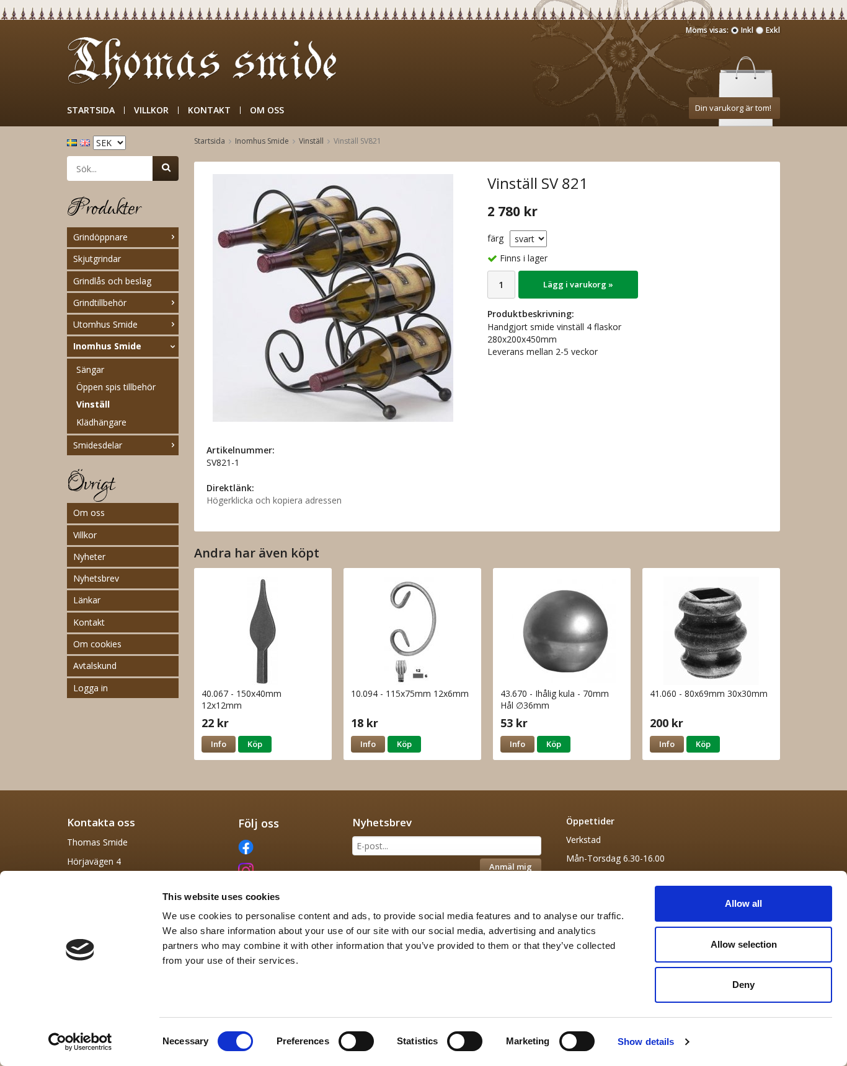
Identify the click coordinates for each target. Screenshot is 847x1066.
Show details (646, 1041)
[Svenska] (73, 141)
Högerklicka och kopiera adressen (274, 500)
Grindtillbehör (99, 302)
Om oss (267, 110)
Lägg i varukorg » (578, 284)
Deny (743, 984)
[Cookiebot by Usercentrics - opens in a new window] (80, 1042)
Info (218, 743)
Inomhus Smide (107, 346)
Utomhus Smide (105, 324)
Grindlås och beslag (112, 281)
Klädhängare (101, 422)
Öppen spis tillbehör (116, 387)
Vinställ (93, 404)
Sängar (90, 369)
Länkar (86, 600)
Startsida (91, 110)
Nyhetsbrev (96, 578)
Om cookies (97, 644)
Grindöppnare (100, 237)
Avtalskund (95, 665)
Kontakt (209, 110)
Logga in (90, 688)
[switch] (356, 1041)
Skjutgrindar (97, 258)
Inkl (747, 30)
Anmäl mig (510, 866)
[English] (86, 141)
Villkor (151, 110)
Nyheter (89, 556)
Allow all (743, 903)
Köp (254, 743)
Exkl (773, 30)
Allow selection (744, 944)
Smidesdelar (97, 445)
